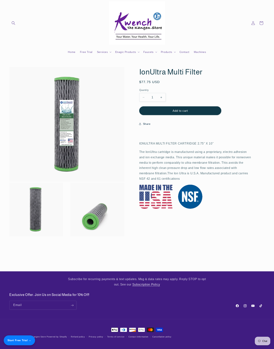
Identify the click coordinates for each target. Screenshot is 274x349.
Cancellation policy (161, 336)
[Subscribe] (72, 305)
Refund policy (78, 336)
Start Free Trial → (19, 340)
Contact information (138, 336)
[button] (13, 23)
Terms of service (116, 336)
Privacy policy (96, 336)
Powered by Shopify (57, 337)
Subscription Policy (146, 284)
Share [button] (147, 123)
